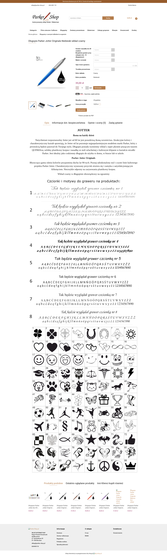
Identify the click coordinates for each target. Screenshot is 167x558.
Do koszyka (98, 88)
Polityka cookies (62, 541)
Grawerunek (124, 30)
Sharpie (114, 30)
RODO (87, 536)
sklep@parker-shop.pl (38, 543)
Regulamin (60, 538)
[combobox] (104, 50)
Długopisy (63, 30)
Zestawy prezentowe (77, 30)
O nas (86, 533)
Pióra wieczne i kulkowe (49, 30)
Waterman (91, 30)
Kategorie (33, 30)
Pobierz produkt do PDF (86, 116)
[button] (61, 529)
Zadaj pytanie (81, 110)
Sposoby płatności (62, 544)
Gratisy (134, 30)
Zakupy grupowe (103, 30)
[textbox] (102, 50)
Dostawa (59, 533)
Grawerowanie (117, 533)
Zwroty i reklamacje (63, 536)
